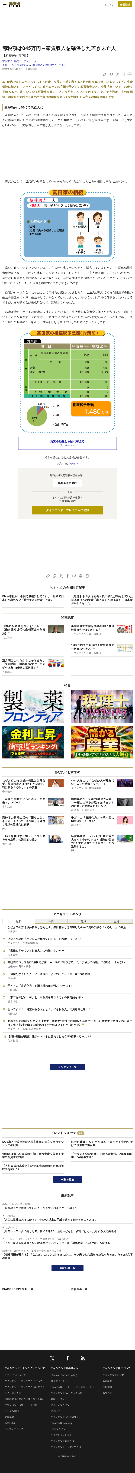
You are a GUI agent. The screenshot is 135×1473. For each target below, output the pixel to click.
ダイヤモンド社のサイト (64, 1368)
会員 (116, 921)
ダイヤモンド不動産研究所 (65, 1417)
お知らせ (107, 1393)
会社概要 (107, 1381)
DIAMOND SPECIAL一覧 (17, 1289)
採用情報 (107, 1387)
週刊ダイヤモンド (60, 1381)
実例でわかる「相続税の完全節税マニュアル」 (41, 65)
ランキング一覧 (67, 1067)
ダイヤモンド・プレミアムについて (23, 1381)
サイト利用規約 (13, 1393)
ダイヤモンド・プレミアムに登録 (67, 510)
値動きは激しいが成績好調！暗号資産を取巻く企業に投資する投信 (33, 1155)
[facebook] (67, 1359)
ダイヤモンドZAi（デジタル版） (68, 1393)
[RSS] (82, 1359)
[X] (52, 1359)
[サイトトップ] (14, 4)
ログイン (109, 4)
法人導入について (14, 1429)
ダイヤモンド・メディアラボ (66, 1447)
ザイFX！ (56, 1411)
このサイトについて (15, 1375)
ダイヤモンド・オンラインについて (25, 1368)
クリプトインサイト (61, 1435)
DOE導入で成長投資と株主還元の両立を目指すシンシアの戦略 (33, 1143)
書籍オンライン (59, 1399)
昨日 (51, 921)
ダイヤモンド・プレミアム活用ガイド (24, 1387)
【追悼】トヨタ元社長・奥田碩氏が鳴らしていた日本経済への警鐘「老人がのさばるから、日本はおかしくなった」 (102, 599)
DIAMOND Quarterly (61, 1423)
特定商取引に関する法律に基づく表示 (24, 1399)
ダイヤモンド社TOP (113, 1375)
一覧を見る (67, 1179)
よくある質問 (12, 1411)
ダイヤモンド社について (116, 1368)
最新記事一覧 (67, 1268)
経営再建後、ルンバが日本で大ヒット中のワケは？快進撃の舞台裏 (102, 1143)
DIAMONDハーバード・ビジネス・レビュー (74, 1387)
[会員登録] (125, 4)
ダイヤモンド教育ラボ (62, 1441)
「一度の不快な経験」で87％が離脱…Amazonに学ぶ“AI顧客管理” (102, 1155)
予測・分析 (8, 65)
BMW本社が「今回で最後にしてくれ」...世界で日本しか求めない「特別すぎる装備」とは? (33, 598)
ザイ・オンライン (60, 1405)
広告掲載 (9, 1417)
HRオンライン (58, 1429)
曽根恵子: (20, 61)
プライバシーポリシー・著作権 (21, 1405)
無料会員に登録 (67, 483)
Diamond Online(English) (64, 1375)
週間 (83, 921)
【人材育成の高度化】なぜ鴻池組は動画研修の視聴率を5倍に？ (33, 1167)
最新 (18, 921)
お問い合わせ (12, 1423)
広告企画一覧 (79, 1289)
